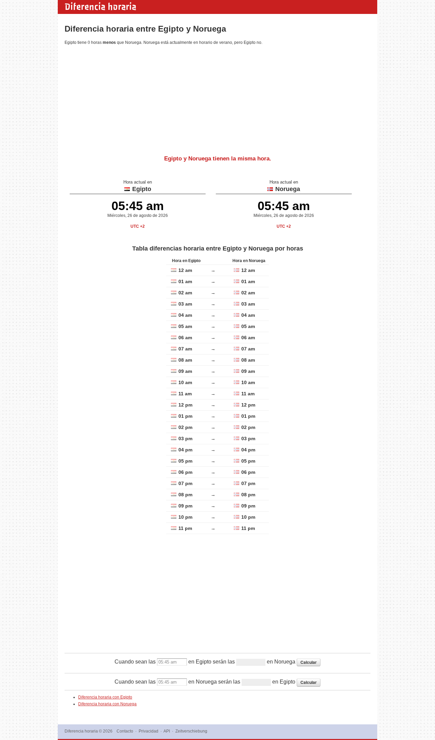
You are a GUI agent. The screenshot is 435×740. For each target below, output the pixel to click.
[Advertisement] (217, 97)
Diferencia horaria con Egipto (105, 697)
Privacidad (148, 731)
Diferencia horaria (100, 7)
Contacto (125, 731)
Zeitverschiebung (191, 731)
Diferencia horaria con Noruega (107, 704)
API (166, 731)
